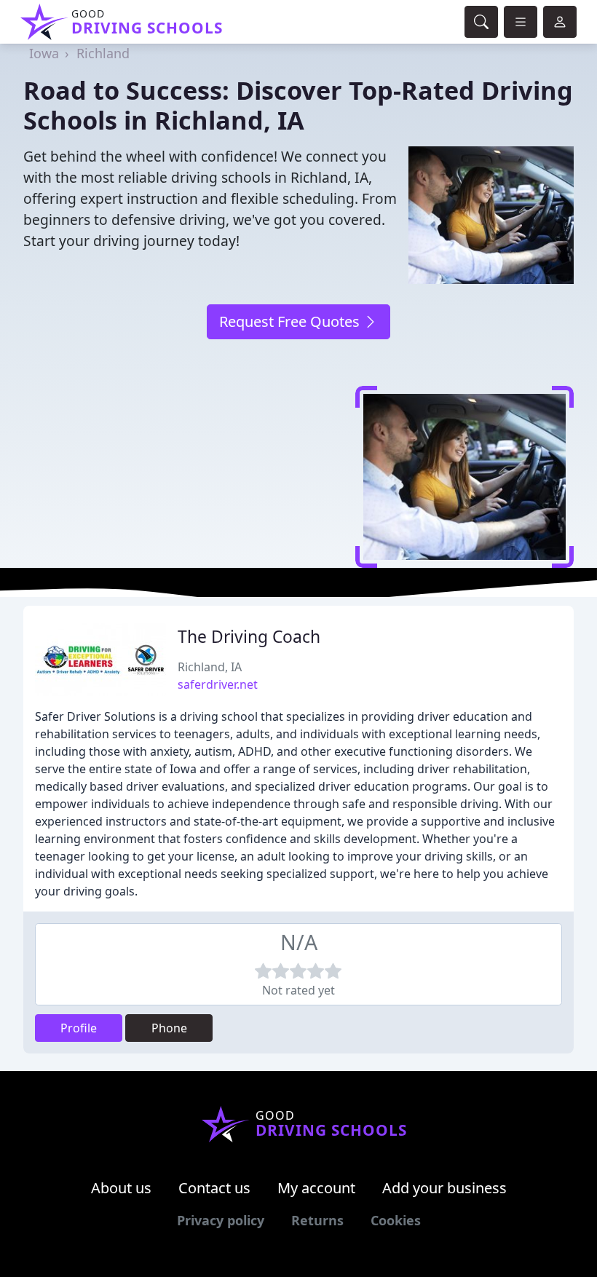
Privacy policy (220, 1220)
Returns (317, 1220)
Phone (169, 1028)
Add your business (444, 1188)
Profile (78, 1028)
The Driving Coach (249, 636)
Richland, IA (210, 667)
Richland (103, 53)
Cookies (396, 1220)
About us (121, 1188)
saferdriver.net (218, 684)
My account (316, 1188)
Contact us (214, 1188)
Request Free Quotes (291, 321)
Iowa (44, 53)
